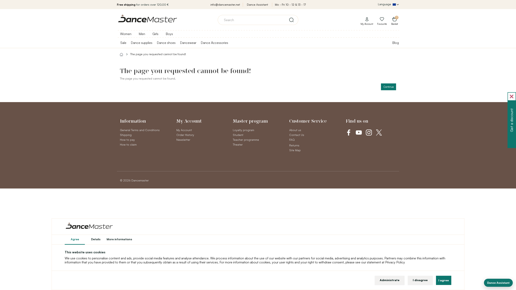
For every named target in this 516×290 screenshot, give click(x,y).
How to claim (128, 144)
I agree (443, 280)
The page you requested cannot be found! (158, 54)
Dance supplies (141, 43)
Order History (185, 135)
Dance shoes (166, 43)
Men (142, 34)
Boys (169, 34)
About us (295, 130)
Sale (123, 43)
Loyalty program (243, 130)
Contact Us (296, 135)
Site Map (295, 150)
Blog (395, 43)
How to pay (127, 139)
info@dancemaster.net (225, 4)
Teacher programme (246, 139)
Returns (294, 145)
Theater (238, 144)
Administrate (389, 280)
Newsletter (183, 139)
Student (238, 135)
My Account (184, 130)
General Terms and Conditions (140, 130)
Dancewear (188, 43)
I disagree (420, 280)
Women (125, 34)
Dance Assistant (257, 4)
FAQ (292, 139)
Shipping (126, 135)
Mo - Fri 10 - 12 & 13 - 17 (290, 4)
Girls (155, 34)
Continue (388, 86)
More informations (119, 239)
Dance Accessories (214, 43)
